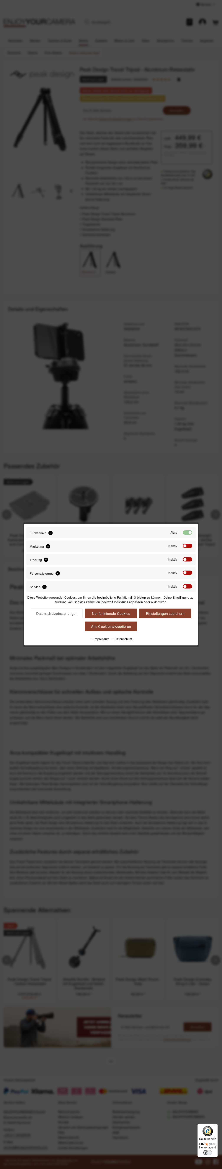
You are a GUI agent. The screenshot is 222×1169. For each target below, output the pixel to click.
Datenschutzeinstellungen (57, 613)
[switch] (207, 1152)
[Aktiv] (187, 532)
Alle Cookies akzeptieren (111, 626)
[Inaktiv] (187, 546)
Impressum (101, 638)
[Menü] (215, 1126)
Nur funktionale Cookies (111, 613)
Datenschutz (123, 638)
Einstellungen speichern (165, 613)
